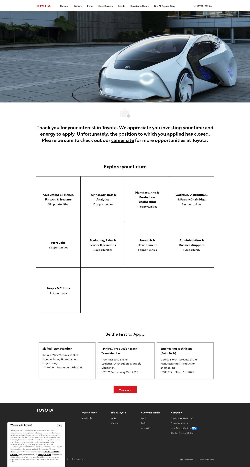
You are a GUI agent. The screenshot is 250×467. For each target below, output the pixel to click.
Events (121, 5)
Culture (78, 5)
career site (122, 140)
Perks (90, 5)
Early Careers (105, 5)
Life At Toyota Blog (164, 5)
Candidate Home (139, 5)
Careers (64, 5)
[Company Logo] (43, 5)
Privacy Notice (44, 454)
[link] (44, 410)
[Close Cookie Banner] (59, 425)
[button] (125, 389)
